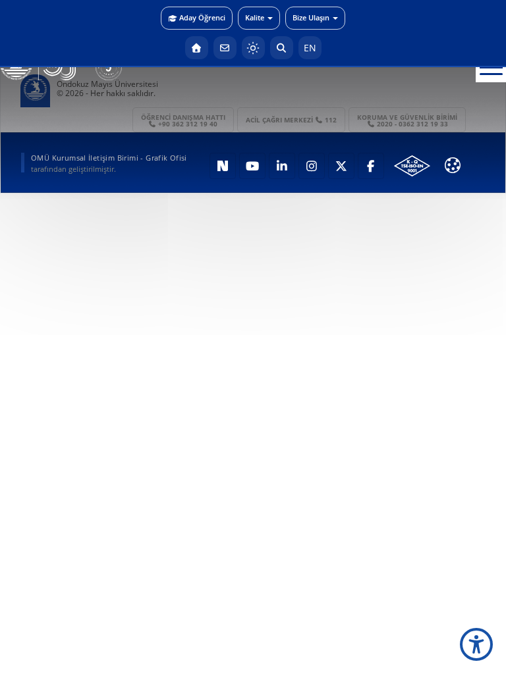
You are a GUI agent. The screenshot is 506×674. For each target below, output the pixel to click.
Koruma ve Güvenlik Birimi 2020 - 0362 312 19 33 (407, 120)
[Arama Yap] (281, 47)
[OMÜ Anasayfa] (196, 47)
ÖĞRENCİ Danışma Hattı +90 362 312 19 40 (183, 120)
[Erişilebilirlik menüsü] (476, 644)
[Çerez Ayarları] (452, 165)
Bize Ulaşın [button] (311, 17)
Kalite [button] (254, 17)
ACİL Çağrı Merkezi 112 (291, 119)
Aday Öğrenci (202, 17)
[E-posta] (225, 47)
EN (310, 47)
